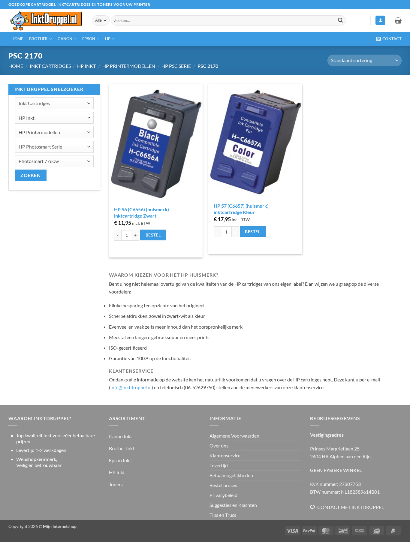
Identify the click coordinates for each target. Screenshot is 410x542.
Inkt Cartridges (50, 66)
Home (17, 38)
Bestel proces (223, 485)
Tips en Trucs (223, 515)
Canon (65, 38)
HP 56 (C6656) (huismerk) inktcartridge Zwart (141, 212)
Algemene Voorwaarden (234, 435)
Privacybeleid (223, 495)
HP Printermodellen (128, 66)
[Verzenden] (340, 20)
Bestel (153, 234)
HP (108, 38)
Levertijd (219, 465)
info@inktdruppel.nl (131, 387)
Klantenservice (225, 455)
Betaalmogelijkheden (231, 475)
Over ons (219, 445)
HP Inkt (86, 66)
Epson (88, 38)
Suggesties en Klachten (233, 505)
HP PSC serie (176, 66)
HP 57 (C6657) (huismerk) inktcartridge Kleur (241, 209)
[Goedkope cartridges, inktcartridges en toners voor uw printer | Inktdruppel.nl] (45, 21)
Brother (38, 38)
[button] (380, 21)
